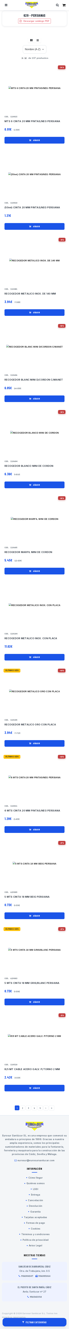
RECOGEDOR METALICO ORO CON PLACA (30, 724)
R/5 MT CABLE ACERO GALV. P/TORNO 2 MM (32, 1069)
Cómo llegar (35, 1177)
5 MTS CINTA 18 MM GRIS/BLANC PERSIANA (31, 983)
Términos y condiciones (35, 1234)
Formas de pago (35, 1222)
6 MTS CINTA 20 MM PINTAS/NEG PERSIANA (32, 810)
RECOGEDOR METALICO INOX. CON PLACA (30, 638)
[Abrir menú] (6, 5)
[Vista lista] (37, 40)
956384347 (27, 1276)
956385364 (44, 1276)
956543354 (36, 1297)
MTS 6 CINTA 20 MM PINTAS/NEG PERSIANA (32, 121)
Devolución (35, 1205)
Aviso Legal (35, 1245)
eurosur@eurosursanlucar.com (36, 1160)
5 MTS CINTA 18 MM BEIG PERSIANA (27, 896)
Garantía (35, 1211)
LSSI (35, 1189)
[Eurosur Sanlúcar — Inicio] (32, 5)
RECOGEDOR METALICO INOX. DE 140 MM (30, 293)
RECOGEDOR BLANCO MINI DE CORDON (28, 466)
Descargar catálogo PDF (36, 21)
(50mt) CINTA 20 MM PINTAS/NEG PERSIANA (32, 207)
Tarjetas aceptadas (35, 1217)
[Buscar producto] (57, 5)
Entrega (35, 1194)
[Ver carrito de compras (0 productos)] (63, 5)
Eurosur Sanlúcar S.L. (34, 1313)
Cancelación (35, 1200)
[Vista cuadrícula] (31, 40)
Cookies (35, 1228)
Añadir (36, 140)
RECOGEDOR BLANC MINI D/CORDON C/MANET (33, 379)
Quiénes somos (35, 1183)
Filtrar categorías (36, 1322)
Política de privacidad (35, 1239)
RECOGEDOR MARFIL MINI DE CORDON (28, 552)
